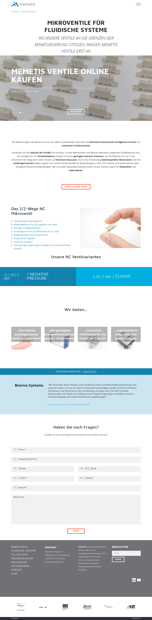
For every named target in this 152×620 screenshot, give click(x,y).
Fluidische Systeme (23, 551)
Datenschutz (136, 618)
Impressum (14, 618)
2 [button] (20, 112)
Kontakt (16, 570)
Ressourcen (19, 562)
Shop (14, 574)
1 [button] (17, 112)
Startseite (15, 12)
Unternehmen (20, 566)
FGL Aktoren (19, 554)
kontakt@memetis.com (54, 562)
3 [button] (23, 112)
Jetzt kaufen (42, 111)
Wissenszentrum (22, 558)
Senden (76, 531)
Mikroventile (19, 547)
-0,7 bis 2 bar (26, 276)
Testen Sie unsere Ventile (76, 187)
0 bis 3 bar (112, 276)
